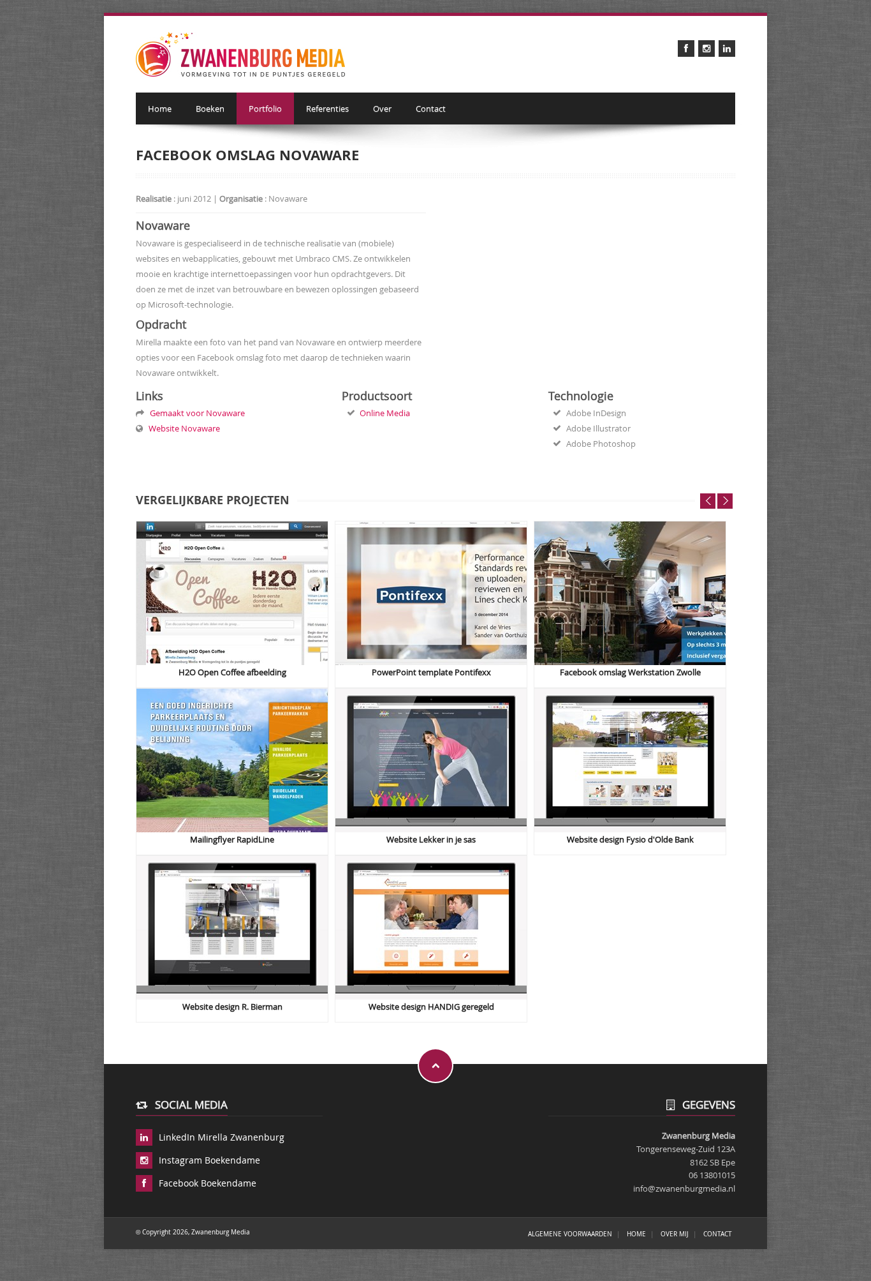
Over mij (675, 1233)
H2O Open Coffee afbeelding (232, 672)
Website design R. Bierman (232, 1007)
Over (382, 108)
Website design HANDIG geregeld (431, 1007)
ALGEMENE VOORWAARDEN (570, 1233)
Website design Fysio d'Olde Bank (630, 839)
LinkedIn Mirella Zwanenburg (221, 1137)
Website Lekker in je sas (431, 839)
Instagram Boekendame (209, 1160)
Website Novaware (182, 428)
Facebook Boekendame (207, 1183)
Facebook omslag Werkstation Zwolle (630, 672)
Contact (431, 108)
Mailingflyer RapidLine (232, 839)
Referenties (327, 108)
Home (160, 108)
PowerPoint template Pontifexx (431, 672)
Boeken (210, 108)
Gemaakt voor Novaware (195, 413)
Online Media (385, 413)
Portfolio (265, 108)
